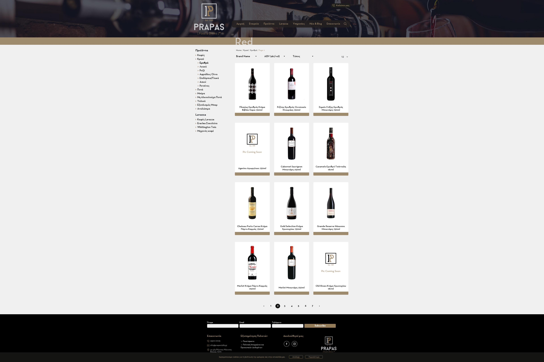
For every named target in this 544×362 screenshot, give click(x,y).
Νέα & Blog (316, 24)
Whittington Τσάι (206, 127)
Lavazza (283, 24)
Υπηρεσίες (299, 24)
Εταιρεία (254, 24)
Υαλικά (201, 101)
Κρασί (200, 59)
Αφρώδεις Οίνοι (209, 74)
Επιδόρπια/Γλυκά (209, 78)
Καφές (201, 55)
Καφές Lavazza (205, 119)
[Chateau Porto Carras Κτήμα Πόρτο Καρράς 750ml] (252, 203)
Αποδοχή (295, 357)
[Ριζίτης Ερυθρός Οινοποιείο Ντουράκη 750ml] (291, 83)
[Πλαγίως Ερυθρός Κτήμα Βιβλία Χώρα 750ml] (252, 83)
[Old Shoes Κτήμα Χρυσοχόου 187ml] (330, 262)
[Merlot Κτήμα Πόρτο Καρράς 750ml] (252, 262)
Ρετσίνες (204, 86)
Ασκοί (203, 82)
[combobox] (246, 56)
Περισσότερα (314, 357)
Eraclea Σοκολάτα (207, 123)
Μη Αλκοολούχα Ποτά (209, 97)
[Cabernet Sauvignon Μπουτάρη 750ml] (291, 143)
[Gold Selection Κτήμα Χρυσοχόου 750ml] (291, 203)
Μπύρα (201, 93)
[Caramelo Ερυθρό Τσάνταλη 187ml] (330, 143)
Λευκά (203, 66)
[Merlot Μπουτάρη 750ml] (291, 262)
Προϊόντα (269, 24)
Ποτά (200, 89)
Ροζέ (202, 70)
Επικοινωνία (333, 24)
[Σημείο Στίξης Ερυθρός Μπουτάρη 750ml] (330, 83)
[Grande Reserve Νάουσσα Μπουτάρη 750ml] (330, 203)
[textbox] (246, 56)
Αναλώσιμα (203, 109)
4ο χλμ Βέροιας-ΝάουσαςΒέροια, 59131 (221, 351)
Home (239, 50)
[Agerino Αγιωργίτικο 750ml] (252, 143)
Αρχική (240, 24)
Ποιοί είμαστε (248, 341)
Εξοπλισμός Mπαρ (207, 105)
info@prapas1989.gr (218, 345)
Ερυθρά (204, 63)
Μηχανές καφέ (205, 131)
